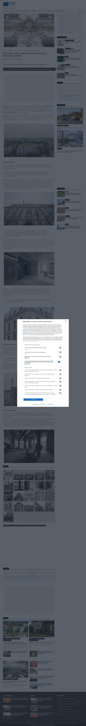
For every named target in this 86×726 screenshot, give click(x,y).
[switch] (59, 348)
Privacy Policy (51, 404)
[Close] (66, 321)
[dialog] (43, 363)
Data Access (43, 404)
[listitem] (43, 344)
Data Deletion (35, 404)
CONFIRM (33, 399)
